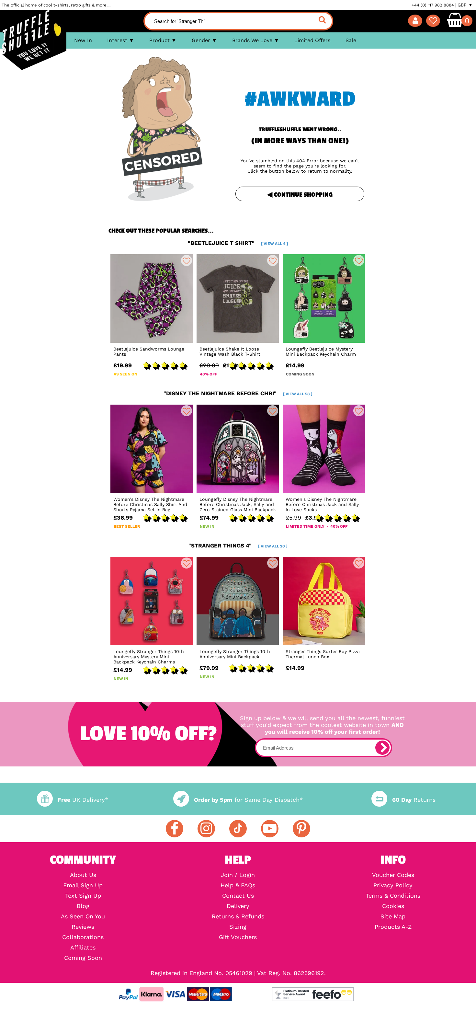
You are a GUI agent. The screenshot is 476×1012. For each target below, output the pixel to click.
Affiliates (83, 947)
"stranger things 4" (238, 545)
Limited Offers (312, 40)
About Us (83, 875)
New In (83, 40)
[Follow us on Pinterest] (301, 828)
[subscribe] (382, 748)
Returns (414, 799)
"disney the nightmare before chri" (238, 393)
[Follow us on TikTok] (238, 828)
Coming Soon (83, 958)
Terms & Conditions (393, 896)
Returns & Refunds (238, 916)
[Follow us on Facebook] (174, 828)
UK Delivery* (83, 799)
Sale (351, 40)
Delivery (238, 906)
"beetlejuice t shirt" (238, 243)
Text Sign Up (83, 896)
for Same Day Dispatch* (248, 799)
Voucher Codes (393, 875)
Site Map (392, 916)
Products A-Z (393, 927)
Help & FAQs (238, 885)
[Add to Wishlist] (186, 260)
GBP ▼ (465, 5)
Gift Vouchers (238, 937)
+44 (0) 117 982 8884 (433, 5)
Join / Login (238, 875)
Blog (83, 906)
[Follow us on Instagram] (206, 828)
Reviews (83, 927)
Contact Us (238, 896)
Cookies (393, 906)
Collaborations (83, 937)
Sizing (237, 927)
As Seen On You (83, 916)
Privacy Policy (393, 885)
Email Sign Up (83, 885)
